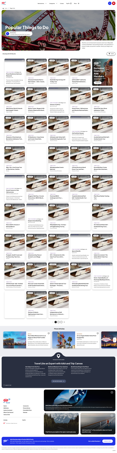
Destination (13, 32)
